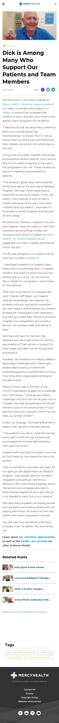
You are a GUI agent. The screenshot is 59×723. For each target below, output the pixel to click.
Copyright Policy (29, 697)
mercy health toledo (44, 652)
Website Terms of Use (29, 701)
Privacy (29, 693)
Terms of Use (23, 612)
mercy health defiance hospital (19, 652)
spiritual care (15, 657)
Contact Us (29, 689)
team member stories (40, 657)
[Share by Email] (53, 90)
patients (34, 258)
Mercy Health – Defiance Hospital (22, 104)
